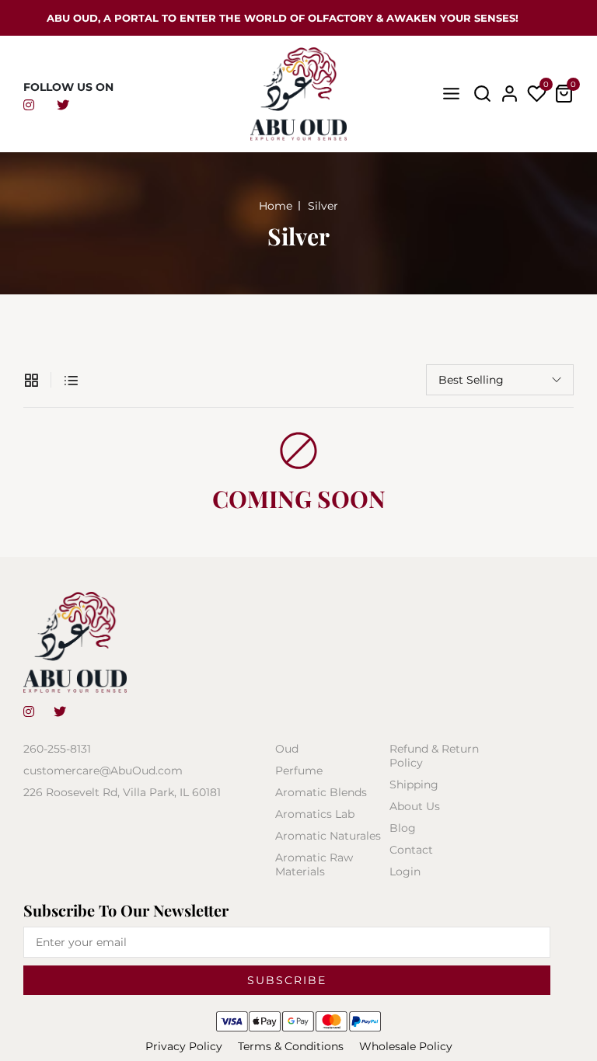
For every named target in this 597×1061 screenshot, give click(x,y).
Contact (411, 850)
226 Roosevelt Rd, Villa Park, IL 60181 (122, 792)
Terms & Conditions (291, 1046)
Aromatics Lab (314, 814)
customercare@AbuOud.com (103, 770)
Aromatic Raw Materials (314, 864)
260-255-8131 (57, 749)
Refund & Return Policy (434, 756)
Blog (402, 828)
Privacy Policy (183, 1046)
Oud (286, 749)
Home (275, 206)
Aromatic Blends (321, 792)
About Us (414, 806)
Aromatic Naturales (328, 836)
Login (405, 871)
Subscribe (286, 980)
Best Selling (471, 380)
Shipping (413, 784)
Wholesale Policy (405, 1046)
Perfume (299, 770)
